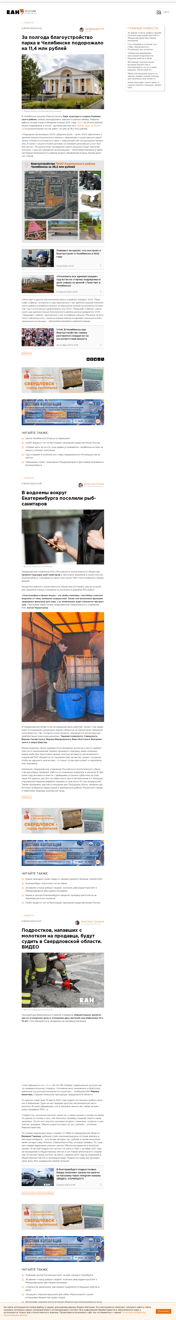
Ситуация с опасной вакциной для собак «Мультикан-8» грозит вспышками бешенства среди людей (60, 1296)
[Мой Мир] (98, 359)
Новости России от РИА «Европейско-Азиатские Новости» (15, 12)
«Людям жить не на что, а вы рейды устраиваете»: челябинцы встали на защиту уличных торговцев (64, 448)
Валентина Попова (94, 484)
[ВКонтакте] (88, 359)
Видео (50, 1193)
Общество (26, 353)
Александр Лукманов (92, 922)
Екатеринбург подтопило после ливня (46, 884)
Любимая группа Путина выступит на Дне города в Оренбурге (59, 1275)
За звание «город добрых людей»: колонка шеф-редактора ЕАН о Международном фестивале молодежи (61, 889)
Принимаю (163, 1311)
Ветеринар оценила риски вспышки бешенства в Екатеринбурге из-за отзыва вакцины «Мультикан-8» (142, 66)
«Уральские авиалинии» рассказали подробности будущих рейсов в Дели (62, 1288)
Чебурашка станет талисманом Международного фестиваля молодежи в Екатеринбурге (65, 463)
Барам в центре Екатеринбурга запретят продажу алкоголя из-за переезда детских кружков (61, 896)
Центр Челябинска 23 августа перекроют (48, 438)
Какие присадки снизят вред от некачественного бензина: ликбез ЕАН (64, 879)
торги (80, 123)
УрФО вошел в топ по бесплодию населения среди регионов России (63, 443)
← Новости (28, 23)
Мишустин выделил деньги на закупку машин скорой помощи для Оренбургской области (143, 76)
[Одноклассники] (91, 359)
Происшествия (28, 1193)
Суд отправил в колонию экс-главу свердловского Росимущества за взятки (63, 456)
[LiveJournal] (102, 359)
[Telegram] (95, 359)
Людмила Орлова (94, 29)
